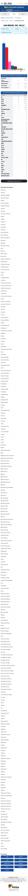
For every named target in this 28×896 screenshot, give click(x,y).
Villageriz (3, 771)
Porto (2, 583)
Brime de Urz (3, 256)
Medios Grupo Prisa (13, 890)
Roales (2, 625)
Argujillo (2, 219)
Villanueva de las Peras (6, 806)
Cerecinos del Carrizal (5, 304)
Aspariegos (3, 227)
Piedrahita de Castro (5, 569)
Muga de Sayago (4, 530)
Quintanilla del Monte (5, 599)
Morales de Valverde (5, 514)
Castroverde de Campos (6, 296)
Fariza (2, 352)
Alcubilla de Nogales (5, 195)
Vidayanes (3, 750)
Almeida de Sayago (5, 205)
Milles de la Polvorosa (5, 482)
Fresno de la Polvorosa (6, 370)
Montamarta (3, 495)
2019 (5, 14)
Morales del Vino (4, 506)
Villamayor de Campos (6, 793)
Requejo (2, 615)
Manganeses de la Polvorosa (7, 458)
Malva (2, 453)
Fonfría (2, 367)
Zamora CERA (4, 848)
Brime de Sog (4, 253)
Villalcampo (3, 779)
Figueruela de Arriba (5, 365)
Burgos (21, 856)
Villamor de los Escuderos (6, 795)
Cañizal (2, 272)
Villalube (3, 790)
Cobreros (3, 309)
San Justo (3, 652)
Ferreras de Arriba (5, 360)
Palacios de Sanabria (5, 545)
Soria (7, 866)
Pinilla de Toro (4, 572)
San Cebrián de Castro (6, 644)
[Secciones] (2, 3)
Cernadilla (3, 306)
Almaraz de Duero (5, 203)
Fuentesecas (3, 391)
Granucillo (3, 413)
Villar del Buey (4, 819)
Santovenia (3, 692)
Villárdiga (3, 824)
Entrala (2, 344)
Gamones (3, 405)
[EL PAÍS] (8, 3)
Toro (2, 708)
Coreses (2, 314)
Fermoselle (3, 354)
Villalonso (3, 785)
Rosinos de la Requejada (6, 633)
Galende (2, 397)
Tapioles (2, 705)
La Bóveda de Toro (5, 426)
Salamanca (7, 863)
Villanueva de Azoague (6, 801)
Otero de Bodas (4, 538)
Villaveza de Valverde (5, 840)
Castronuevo (3, 293)
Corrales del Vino (4, 317)
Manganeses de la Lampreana (7, 455)
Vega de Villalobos (5, 739)
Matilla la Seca (4, 471)
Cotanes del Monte (5, 320)
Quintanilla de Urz (4, 604)
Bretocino (3, 251)
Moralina (3, 516)
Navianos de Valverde (5, 532)
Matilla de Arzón (4, 468)
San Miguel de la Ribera (6, 657)
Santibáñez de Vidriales (6, 689)
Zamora (2, 846)
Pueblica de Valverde (5, 596)
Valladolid (21, 866)
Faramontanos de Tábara (6, 349)
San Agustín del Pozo (5, 641)
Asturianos (3, 229)
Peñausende (3, 556)
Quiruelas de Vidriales (5, 607)
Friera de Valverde (5, 378)
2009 (23, 14)
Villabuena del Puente (5, 758)
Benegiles (3, 243)
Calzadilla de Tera (5, 267)
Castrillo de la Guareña (6, 288)
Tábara (2, 702)
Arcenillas (3, 211)
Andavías (3, 208)
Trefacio (2, 718)
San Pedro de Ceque (5, 662)
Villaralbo (3, 811)
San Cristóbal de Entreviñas (7, 646)
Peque (2, 559)
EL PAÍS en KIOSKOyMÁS (12, 881)
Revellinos (3, 617)
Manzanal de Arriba (5, 460)
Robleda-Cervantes (5, 628)
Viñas (2, 843)
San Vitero (3, 697)
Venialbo (3, 745)
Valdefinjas (3, 729)
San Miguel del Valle (5, 660)
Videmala (3, 753)
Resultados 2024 (18, 10)
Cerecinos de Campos (5, 301)
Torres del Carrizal (5, 713)
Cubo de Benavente (5, 325)
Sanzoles (3, 700)
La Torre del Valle (4, 431)
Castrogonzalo (4, 290)
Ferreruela (3, 362)
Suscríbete (21, 3)
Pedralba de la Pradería (6, 548)
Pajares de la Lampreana (6, 540)
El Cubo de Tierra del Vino (6, 330)
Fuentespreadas (4, 394)
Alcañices (3, 192)
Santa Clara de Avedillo (6, 668)
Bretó (2, 248)
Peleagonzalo (4, 551)
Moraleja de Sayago (5, 503)
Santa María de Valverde (6, 684)
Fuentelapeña (4, 383)
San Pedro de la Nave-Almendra (8, 665)
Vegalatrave (3, 742)
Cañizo (2, 275)
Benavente (3, 240)
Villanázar (3, 798)
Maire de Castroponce (5, 450)
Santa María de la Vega (6, 681)
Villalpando (3, 787)
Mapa (6, 881)
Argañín (2, 216)
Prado (2, 591)
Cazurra (2, 298)
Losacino (3, 434)
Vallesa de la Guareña (5, 734)
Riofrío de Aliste (4, 620)
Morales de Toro (4, 511)
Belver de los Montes (5, 237)
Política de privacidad (5, 880)
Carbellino (3, 280)
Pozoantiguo (3, 585)
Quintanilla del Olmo (5, 601)
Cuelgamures (4, 328)
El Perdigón (3, 338)
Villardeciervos (4, 814)
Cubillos (2, 322)
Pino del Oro (3, 575)
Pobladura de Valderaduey (6, 580)
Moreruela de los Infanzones (7, 519)
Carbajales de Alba (5, 277)
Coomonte (3, 312)
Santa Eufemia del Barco (6, 678)
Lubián (2, 439)
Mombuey (3, 490)
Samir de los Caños (5, 638)
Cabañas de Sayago (5, 264)
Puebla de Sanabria (5, 593)
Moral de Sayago (4, 498)
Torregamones (4, 710)
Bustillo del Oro (4, 261)
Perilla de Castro (4, 564)
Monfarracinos (4, 492)
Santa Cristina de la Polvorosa (7, 673)
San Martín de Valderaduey (7, 654)
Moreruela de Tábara (5, 522)
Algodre (2, 200)
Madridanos (3, 445)
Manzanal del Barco (5, 463)
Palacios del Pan (4, 543)
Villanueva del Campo (5, 809)
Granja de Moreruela (5, 410)
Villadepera (3, 761)
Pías (2, 567)
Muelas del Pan (4, 527)
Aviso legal (22, 878)
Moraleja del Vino (4, 500)
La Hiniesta (3, 429)
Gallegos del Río (4, 402)
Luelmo (2, 442)
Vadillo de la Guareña (5, 723)
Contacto (4, 878)
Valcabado (3, 726)
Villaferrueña (3, 769)
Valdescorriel (4, 731)
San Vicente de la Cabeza (6, 694)
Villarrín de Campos (5, 830)
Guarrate (3, 415)
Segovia (21, 863)
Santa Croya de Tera (5, 676)
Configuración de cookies (21, 880)
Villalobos (3, 782)
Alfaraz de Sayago (5, 197)
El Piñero (3, 341)
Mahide (2, 447)
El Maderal (3, 333)
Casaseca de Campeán (6, 282)
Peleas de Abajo (4, 553)
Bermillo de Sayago (5, 245)
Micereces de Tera (5, 479)
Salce (2, 636)
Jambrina (3, 421)
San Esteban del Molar (5, 649)
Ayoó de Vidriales (4, 232)
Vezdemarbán (4, 747)
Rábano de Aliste (4, 612)
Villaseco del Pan (4, 832)
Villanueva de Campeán (6, 803)
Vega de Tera (4, 737)
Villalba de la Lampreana (6, 777)
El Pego (2, 336)
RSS (21, 881)
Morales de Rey (4, 508)
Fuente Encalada (4, 381)
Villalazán (3, 774)
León (7, 860)
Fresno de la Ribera (5, 373)
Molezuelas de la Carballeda (7, 487)
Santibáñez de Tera (5, 686)
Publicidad (17, 878)
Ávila (7, 856)
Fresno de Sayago (5, 375)
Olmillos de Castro (5, 535)
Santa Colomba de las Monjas (7, 670)
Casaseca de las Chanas (6, 285)
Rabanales (3, 609)
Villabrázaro (3, 755)
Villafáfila (3, 766)
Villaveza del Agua (5, 838)
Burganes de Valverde (5, 259)
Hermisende (3, 418)
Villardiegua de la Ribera (6, 822)
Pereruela (3, 561)
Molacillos (3, 484)
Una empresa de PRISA (13, 886)
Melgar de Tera (4, 476)
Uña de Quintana (4, 721)
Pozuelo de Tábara (5, 588)
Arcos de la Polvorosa (5, 213)
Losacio (2, 437)
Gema (2, 407)
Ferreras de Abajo (5, 357)
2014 (14, 14)
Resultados (9, 10)
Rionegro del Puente (5, 623)
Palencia (21, 860)
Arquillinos (3, 221)
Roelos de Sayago (5, 631)
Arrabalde (3, 224)
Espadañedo (3, 346)
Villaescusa (3, 763)
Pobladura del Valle (5, 577)
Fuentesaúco (3, 386)
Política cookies (13, 880)
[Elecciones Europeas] (14, 7)
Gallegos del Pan (4, 399)
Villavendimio (4, 835)
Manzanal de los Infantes (6, 466)
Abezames (3, 189)
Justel (2, 423)
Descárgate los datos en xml (14, 181)
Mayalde (2, 474)
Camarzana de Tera (5, 269)
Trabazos (3, 716)
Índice (19, 881)
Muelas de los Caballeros (6, 524)
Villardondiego (4, 827)
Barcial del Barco (4, 235)
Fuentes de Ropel (4, 389)
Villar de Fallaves (4, 816)
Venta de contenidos (11, 878)
